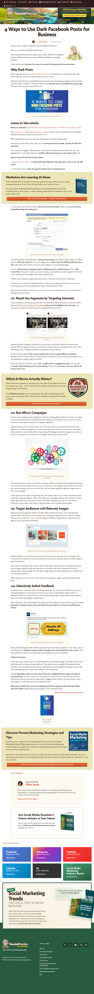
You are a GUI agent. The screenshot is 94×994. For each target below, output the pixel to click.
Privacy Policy (27, 960)
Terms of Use (18, 960)
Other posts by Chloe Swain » (28, 799)
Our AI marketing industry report (49, 968)
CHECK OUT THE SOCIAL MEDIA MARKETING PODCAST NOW (47, 765)
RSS (79, 127)
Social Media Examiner (22, 12)
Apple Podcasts (32, 127)
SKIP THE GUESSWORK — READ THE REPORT (47, 199)
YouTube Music (51, 127)
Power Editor (24, 162)
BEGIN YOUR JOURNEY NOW (74, 15)
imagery (32, 518)
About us (42, 948)
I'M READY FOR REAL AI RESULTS (46, 404)
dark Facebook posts (41, 74)
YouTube (61, 127)
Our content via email (46, 951)
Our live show (43, 960)
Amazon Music (71, 127)
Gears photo (60, 693)
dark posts (38, 290)
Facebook (18, 773)
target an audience (43, 132)
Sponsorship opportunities (47, 971)
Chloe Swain (32, 784)
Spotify (42, 127)
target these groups (36, 305)
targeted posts (20, 132)
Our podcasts (43, 954)
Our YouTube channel (45, 957)
